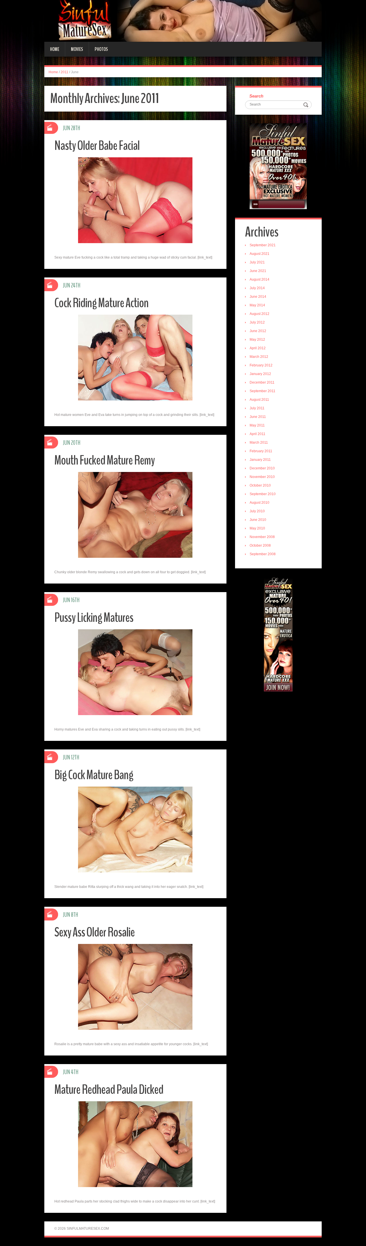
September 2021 (263, 245)
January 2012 (260, 374)
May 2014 (257, 305)
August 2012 (259, 314)
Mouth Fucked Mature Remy (104, 460)
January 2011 (260, 460)
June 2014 (258, 297)
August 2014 (259, 279)
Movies (77, 49)
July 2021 (257, 262)
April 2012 (258, 348)
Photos (101, 49)
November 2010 (262, 477)
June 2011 (258, 417)
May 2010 (257, 528)
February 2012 (261, 365)
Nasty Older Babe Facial (97, 145)
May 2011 (257, 425)
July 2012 (257, 322)
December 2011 (262, 382)
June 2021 (258, 271)
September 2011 (262, 391)
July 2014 (257, 288)
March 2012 (259, 357)
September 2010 (263, 494)
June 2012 (258, 331)
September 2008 (263, 554)
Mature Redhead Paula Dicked (108, 1089)
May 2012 (257, 340)
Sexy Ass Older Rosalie (94, 932)
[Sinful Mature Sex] (183, 21)
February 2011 (261, 451)
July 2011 (257, 408)
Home (54, 49)
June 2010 (258, 520)
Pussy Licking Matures (93, 617)
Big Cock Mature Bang (93, 775)
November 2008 (262, 537)
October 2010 (260, 485)
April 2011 (257, 434)
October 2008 (260, 545)
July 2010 (257, 511)
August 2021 (259, 254)
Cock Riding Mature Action (101, 303)
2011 (64, 72)
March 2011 (259, 443)
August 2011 (259, 400)
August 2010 (259, 503)
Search (256, 96)
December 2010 (262, 468)
